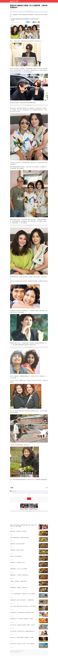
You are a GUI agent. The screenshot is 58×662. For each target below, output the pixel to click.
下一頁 (29, 498)
